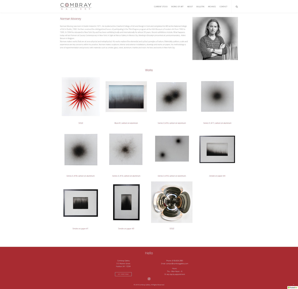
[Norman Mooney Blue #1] (124, 100)
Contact (223, 6)
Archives (212, 6)
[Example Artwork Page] (78, 100)
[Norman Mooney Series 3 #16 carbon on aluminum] (169, 100)
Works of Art (177, 6)
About (190, 6)
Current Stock (161, 6)
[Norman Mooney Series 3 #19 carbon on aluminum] (124, 153)
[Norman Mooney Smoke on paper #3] (124, 205)
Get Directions (123, 274)
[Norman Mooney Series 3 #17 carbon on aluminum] (215, 100)
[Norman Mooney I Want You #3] (169, 205)
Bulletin (200, 6)
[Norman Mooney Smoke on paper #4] (215, 153)
